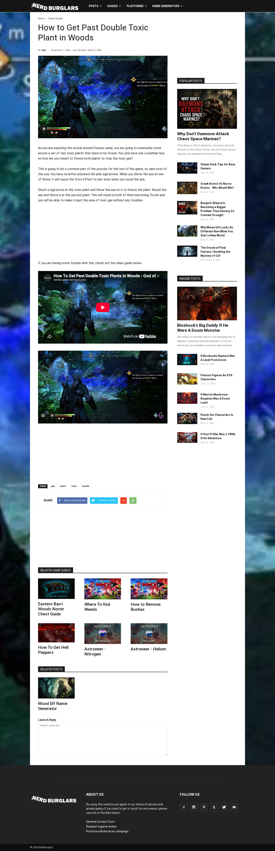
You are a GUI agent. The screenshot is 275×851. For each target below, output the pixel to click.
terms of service (146, 804)
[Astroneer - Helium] (149, 633)
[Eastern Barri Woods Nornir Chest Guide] (56, 588)
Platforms (135, 6)
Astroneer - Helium (148, 649)
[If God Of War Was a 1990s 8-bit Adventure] (187, 441)
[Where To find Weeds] (102, 588)
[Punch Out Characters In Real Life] (187, 423)
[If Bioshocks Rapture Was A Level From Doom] (187, 364)
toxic (74, 486)
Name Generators (165, 6)
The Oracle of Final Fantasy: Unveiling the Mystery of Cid (215, 251)
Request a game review (101, 826)
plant (63, 486)
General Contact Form (100, 821)
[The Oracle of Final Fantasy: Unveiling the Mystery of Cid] (187, 255)
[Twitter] (224, 807)
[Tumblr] (214, 807)
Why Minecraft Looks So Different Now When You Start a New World (217, 231)
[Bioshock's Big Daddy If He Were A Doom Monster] (207, 303)
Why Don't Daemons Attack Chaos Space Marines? (203, 136)
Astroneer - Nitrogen (95, 651)
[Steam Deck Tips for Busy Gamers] (187, 172)
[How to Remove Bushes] (149, 588)
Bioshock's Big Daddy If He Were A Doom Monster (202, 328)
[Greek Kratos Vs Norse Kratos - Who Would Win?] (187, 193)
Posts (93, 6)
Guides (112, 6)
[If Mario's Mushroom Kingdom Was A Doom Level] (187, 402)
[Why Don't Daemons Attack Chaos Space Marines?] (207, 109)
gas (53, 486)
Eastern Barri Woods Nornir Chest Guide (51, 609)
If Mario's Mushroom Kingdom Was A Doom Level (215, 398)
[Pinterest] (204, 807)
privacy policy (94, 808)
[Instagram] (194, 807)
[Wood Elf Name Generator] (56, 688)
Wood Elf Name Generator (52, 706)
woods (85, 486)
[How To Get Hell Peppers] (56, 632)
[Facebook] (184, 807)
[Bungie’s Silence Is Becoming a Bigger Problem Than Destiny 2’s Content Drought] (187, 213)
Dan (44, 50)
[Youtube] (234, 807)
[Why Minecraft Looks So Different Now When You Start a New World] (187, 235)
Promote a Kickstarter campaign (107, 831)
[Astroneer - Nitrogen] (102, 633)
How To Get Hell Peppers (53, 650)
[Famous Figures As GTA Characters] (187, 383)
